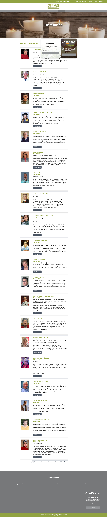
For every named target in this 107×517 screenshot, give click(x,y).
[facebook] (3, 1)
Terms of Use (54, 515)
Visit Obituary (37, 66)
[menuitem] (22, 11)
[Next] (67, 461)
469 (61, 461)
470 (64, 461)
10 (55, 461)
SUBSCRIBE (50, 53)
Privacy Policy (47, 515)
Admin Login (59, 515)
